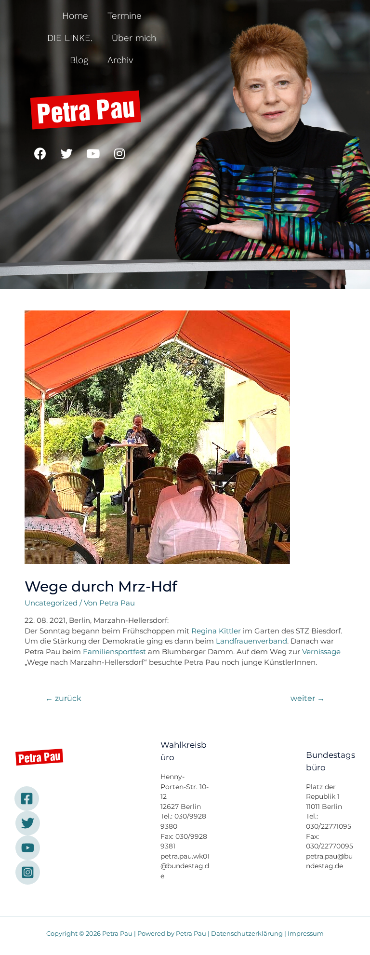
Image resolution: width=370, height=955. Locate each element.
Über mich (134, 37)
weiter (308, 698)
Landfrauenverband (251, 641)
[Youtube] (93, 153)
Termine (124, 15)
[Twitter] (66, 153)
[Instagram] (119, 153)
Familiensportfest (114, 651)
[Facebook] (40, 153)
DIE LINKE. (69, 37)
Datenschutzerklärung (247, 933)
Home (75, 15)
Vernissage (321, 651)
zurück (63, 698)
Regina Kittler (216, 631)
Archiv (120, 60)
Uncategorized (51, 603)
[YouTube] (27, 847)
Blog (79, 60)
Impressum (306, 933)
